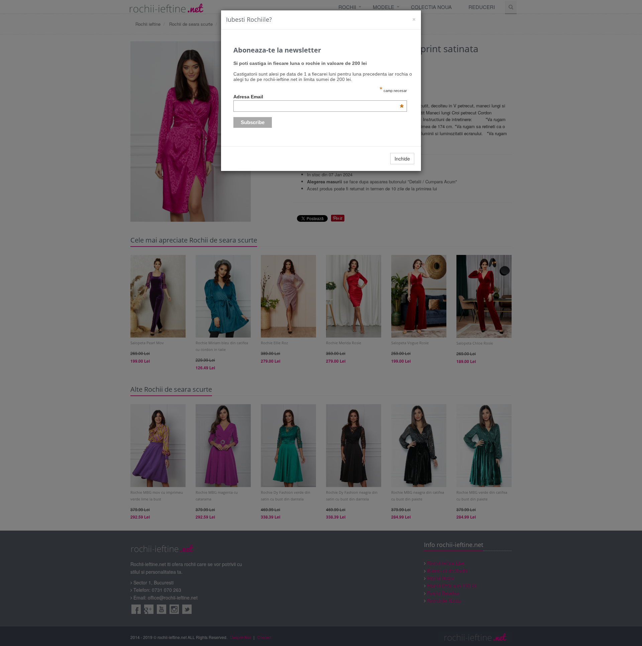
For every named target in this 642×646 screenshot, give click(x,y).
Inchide (402, 158)
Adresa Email (318, 96)
